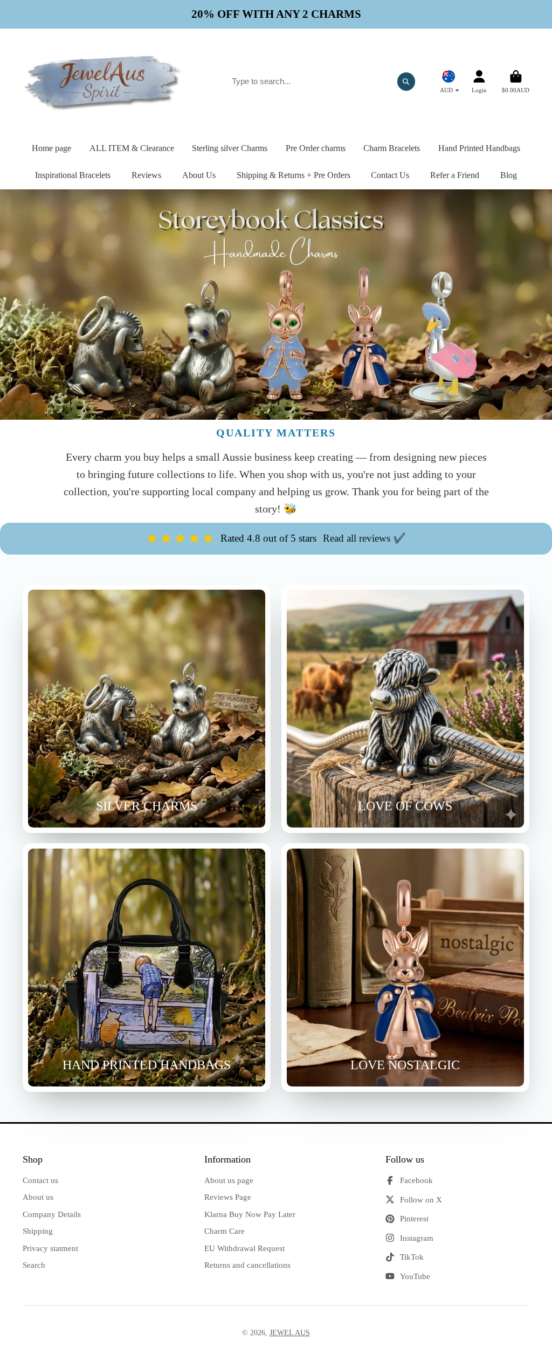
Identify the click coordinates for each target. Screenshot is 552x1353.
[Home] (103, 82)
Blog (508, 175)
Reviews (146, 175)
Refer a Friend (454, 175)
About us (38, 1196)
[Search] (406, 81)
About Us (199, 175)
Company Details (52, 1214)
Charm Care (224, 1230)
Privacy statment (50, 1248)
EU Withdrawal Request (244, 1248)
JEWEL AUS (290, 1333)
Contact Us (390, 175)
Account (479, 81)
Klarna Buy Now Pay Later (249, 1214)
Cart (515, 81)
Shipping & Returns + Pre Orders (293, 175)
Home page (51, 148)
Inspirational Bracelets (73, 175)
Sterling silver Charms (229, 148)
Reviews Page (227, 1196)
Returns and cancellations (247, 1264)
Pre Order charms (316, 148)
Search (34, 1264)
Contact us (40, 1180)
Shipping (38, 1230)
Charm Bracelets (391, 148)
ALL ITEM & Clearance (131, 148)
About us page (228, 1180)
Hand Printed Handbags (479, 148)
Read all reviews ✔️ (364, 538)
